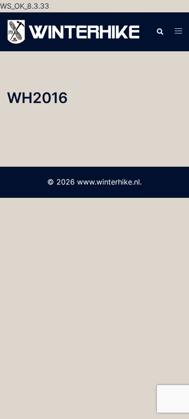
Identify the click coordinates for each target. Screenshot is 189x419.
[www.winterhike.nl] (74, 31)
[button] (159, 32)
